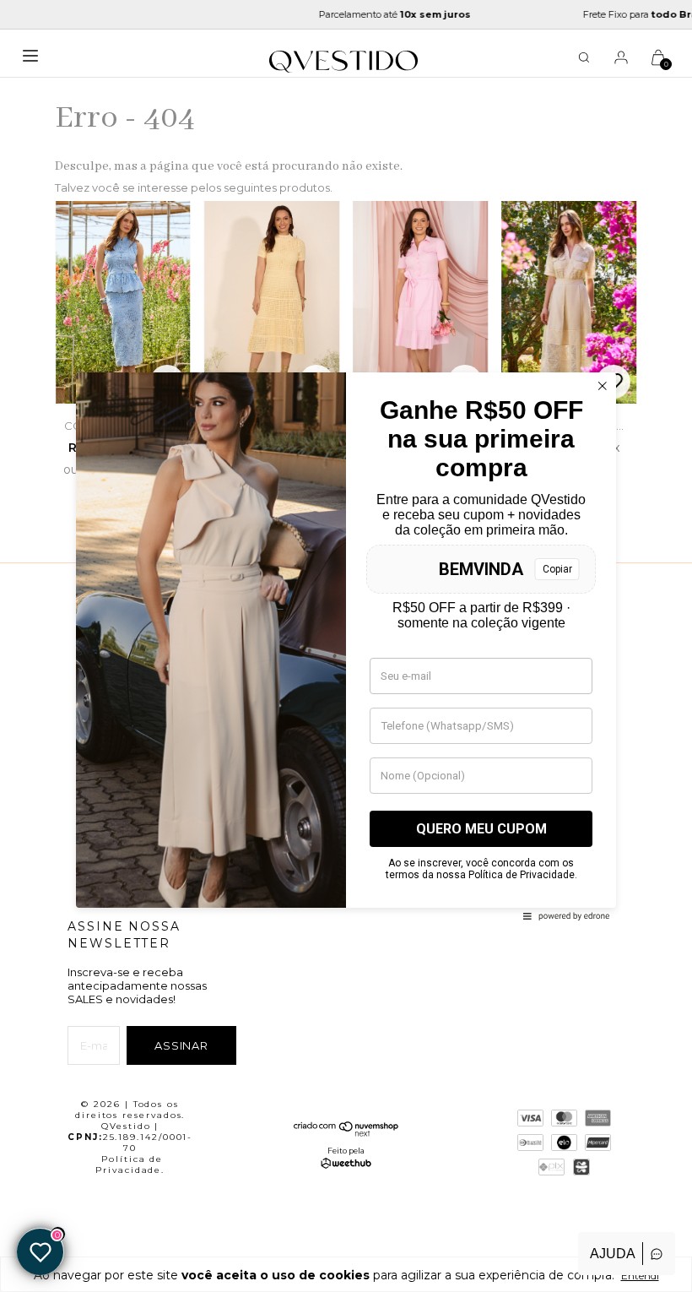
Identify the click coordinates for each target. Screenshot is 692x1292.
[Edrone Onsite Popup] (346, 646)
